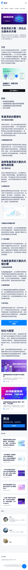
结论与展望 (6, 108)
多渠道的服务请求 (18, 197)
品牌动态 (11, 8)
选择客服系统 (7, 272)
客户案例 (17, 8)
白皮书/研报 (22, 8)
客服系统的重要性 (8, 101)
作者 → (3, 511)
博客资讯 (6, 8)
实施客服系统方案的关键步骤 (12, 105)
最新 (2, 8)
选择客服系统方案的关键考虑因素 (13, 103)
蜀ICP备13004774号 (18, 566)
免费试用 (14, 425)
